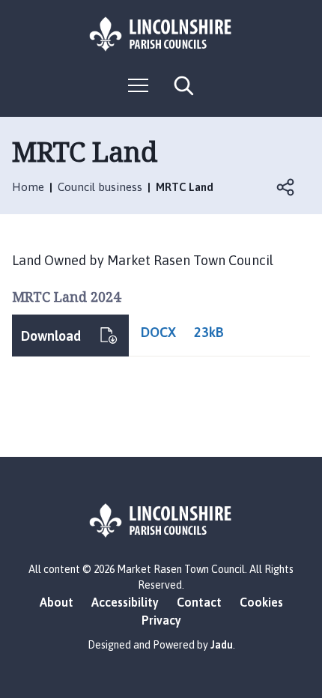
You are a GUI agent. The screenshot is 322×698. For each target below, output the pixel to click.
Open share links (286, 187)
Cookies (261, 602)
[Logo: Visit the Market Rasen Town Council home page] (161, 34)
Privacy (161, 620)
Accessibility (125, 602)
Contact (199, 602)
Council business (100, 186)
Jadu (221, 645)
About (56, 602)
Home (28, 186)
